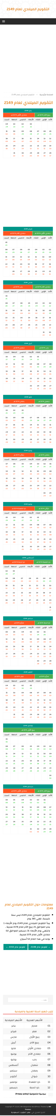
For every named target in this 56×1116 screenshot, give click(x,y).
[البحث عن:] (28, 999)
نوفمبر (13, 1082)
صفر (34, 1031)
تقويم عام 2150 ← (15, 947)
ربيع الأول (34, 1037)
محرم (34, 1025)
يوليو (14, 1059)
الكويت (23, 1112)
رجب (34, 1059)
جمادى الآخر (34, 1054)
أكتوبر (13, 1076)
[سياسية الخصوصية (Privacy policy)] (50, 1095)
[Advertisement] (28, 57)
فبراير (13, 1031)
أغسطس (14, 1065)
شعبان (34, 1065)
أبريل (13, 1042)
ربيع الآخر (34, 1042)
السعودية (15, 1112)
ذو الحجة (34, 1087)
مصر (28, 1112)
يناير (13, 1025)
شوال (34, 1076)
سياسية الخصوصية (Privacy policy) (30, 1094)
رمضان (34, 1070)
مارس (13, 1037)
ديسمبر (13, 1087)
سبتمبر (13, 1070)
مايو (13, 1048)
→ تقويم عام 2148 (40, 947)
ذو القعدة (34, 1082)
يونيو (14, 1054)
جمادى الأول (34, 1048)
